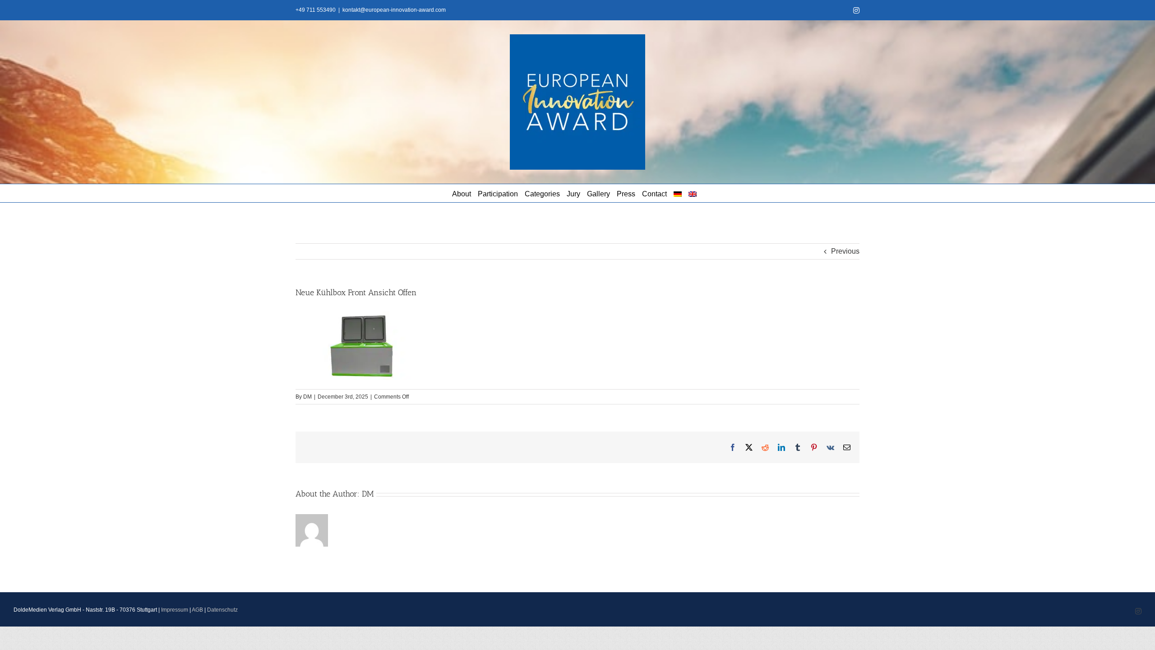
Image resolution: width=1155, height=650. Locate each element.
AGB (197, 610)
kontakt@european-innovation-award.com (394, 10)
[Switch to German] (678, 193)
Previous (845, 251)
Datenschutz (222, 610)
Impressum (174, 610)
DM (307, 397)
